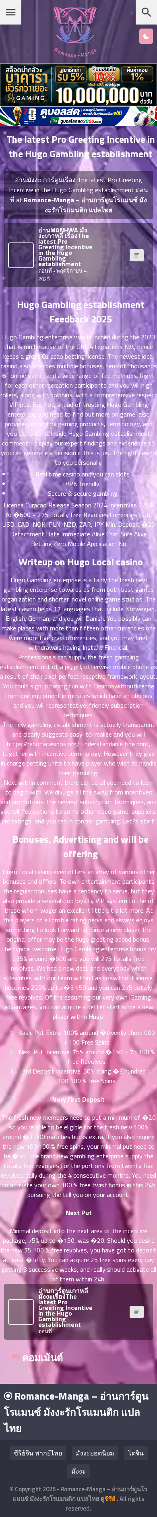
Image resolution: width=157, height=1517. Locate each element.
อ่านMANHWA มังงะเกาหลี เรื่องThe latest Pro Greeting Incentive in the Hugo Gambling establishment (65, 247)
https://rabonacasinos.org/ (43, 744)
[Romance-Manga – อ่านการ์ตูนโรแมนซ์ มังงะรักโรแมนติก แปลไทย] (75, 55)
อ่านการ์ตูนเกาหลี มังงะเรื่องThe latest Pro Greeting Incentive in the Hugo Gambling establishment (65, 1307)
